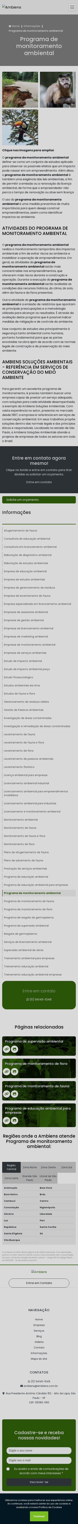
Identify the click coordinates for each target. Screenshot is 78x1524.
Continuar (39, 1516)
